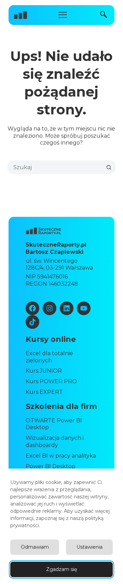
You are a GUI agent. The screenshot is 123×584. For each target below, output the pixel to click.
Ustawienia (89, 547)
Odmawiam (35, 547)
